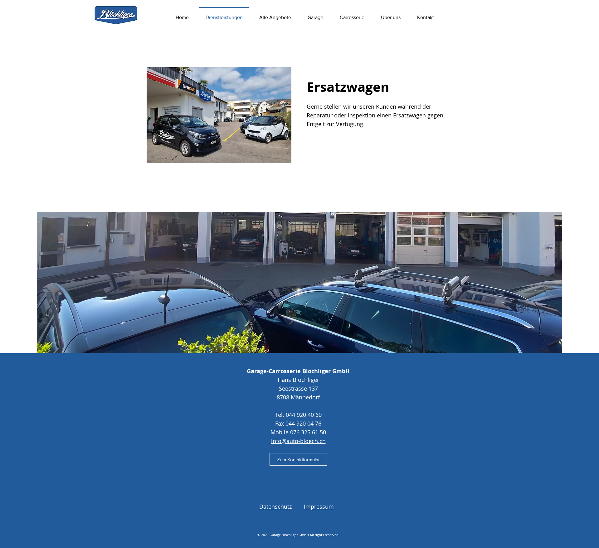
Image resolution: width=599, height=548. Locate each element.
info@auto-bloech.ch (298, 441)
